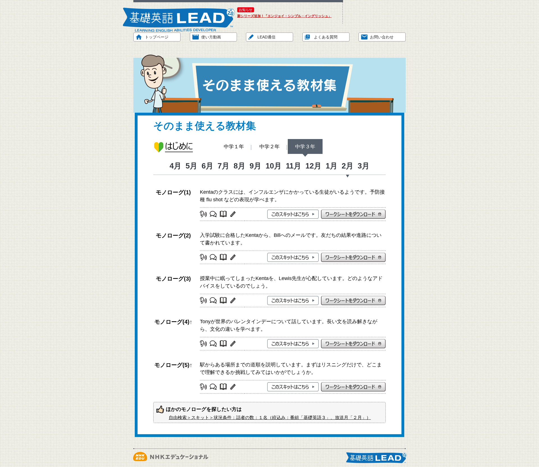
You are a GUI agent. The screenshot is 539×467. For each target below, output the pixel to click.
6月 (207, 166)
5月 (191, 166)
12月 (313, 166)
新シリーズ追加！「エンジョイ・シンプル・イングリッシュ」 (284, 16)
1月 (331, 166)
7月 (223, 166)
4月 (175, 166)
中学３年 (305, 146)
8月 (239, 166)
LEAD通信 (266, 37)
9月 (255, 166)
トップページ (156, 37)
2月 (347, 166)
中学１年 (234, 146)
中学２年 (269, 146)
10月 (274, 166)
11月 (293, 166)
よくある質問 (325, 37)
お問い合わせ (382, 37)
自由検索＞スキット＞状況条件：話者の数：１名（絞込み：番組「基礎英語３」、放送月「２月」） (270, 417)
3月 (363, 166)
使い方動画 (211, 37)
